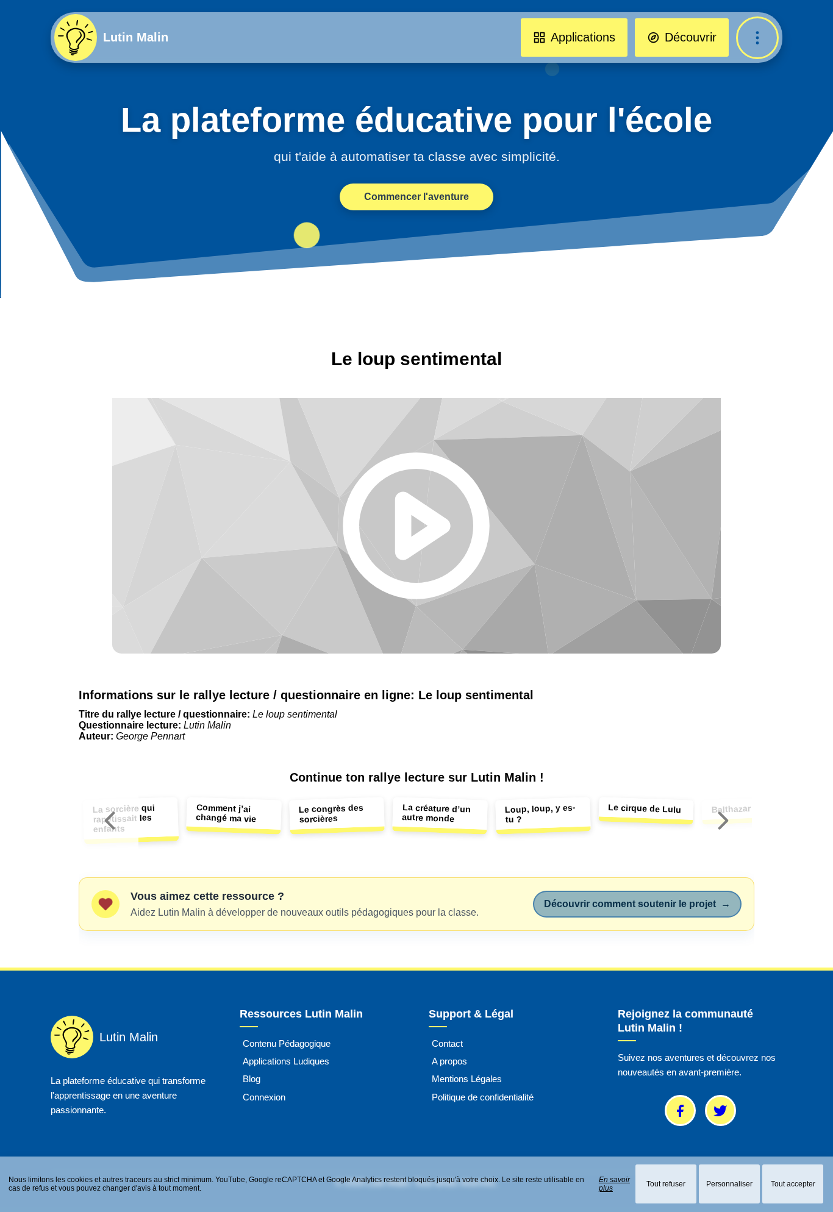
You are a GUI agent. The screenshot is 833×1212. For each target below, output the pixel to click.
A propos (449, 1061)
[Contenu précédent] (109, 820)
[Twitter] (720, 1110)
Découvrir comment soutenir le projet (637, 904)
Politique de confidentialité (483, 1097)
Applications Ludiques (286, 1061)
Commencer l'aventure (416, 196)
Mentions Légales (467, 1079)
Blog (251, 1079)
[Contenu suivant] (723, 820)
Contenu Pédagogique (287, 1043)
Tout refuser (665, 1184)
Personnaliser (729, 1184)
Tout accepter (793, 1184)
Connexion (264, 1097)
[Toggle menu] (757, 37)
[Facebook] (680, 1110)
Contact (447, 1043)
